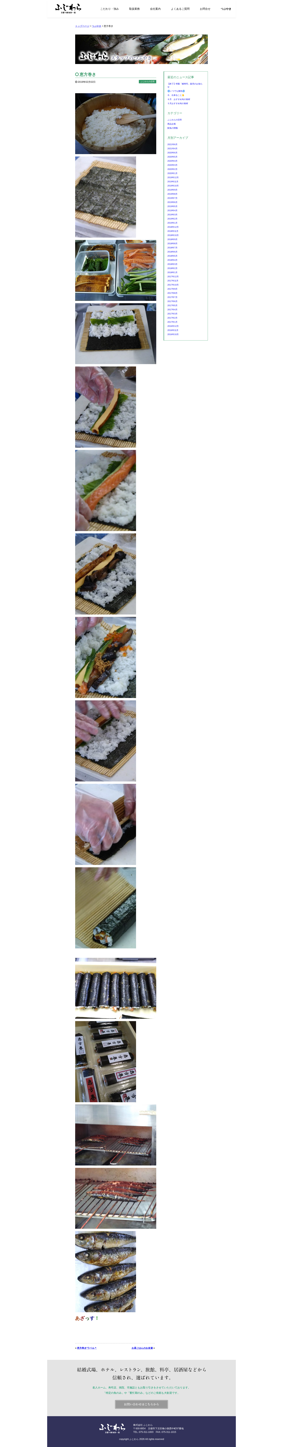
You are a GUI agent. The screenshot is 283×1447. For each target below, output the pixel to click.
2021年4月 (172, 148)
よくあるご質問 (180, 8)
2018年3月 (172, 264)
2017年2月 (172, 318)
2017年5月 (172, 305)
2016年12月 (173, 326)
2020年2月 (172, 169)
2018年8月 (172, 243)
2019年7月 (172, 198)
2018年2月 (172, 268)
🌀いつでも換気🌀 (176, 91)
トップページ (82, 26)
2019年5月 (172, 206)
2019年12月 (173, 177)
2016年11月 (172, 330)
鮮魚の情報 (172, 128)
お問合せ (205, 8)
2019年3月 (172, 214)
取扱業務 (134, 8)
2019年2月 (172, 219)
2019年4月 (172, 210)
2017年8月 (172, 293)
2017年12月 (173, 276)
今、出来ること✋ (175, 95)
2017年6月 (172, 301)
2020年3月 (172, 165)
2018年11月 (172, 231)
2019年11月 (172, 181)
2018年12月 (173, 227)
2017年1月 (172, 322)
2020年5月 (172, 157)
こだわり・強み (109, 8)
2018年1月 (172, 272)
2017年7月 (172, 297)
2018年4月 (172, 260)
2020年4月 (172, 161)
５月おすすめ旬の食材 (177, 103)
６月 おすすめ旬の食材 (178, 99)
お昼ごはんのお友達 (142, 1348)
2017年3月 (172, 313)
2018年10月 (173, 235)
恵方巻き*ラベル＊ (87, 1348)
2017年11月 (172, 280)
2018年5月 (172, 256)
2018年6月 (172, 252)
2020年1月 (172, 173)
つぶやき (226, 8)
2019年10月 (173, 185)
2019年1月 (172, 223)
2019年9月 (172, 190)
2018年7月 (172, 247)
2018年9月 (172, 239)
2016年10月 (173, 334)
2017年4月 (172, 309)
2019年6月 (172, 202)
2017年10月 (173, 285)
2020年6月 (172, 152)
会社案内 (155, 8)
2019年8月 (172, 194)
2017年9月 (172, 289)
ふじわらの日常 (174, 120)
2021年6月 (172, 144)
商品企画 (171, 124)
